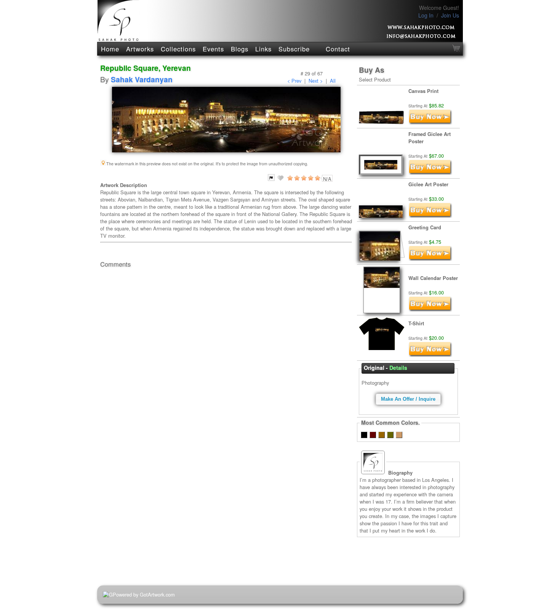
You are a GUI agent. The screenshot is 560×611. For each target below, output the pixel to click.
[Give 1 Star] (289, 178)
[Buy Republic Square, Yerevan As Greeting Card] (430, 258)
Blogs (239, 48)
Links (263, 48)
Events (213, 48)
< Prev (294, 80)
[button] (408, 399)
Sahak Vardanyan (142, 79)
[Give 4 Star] (310, 178)
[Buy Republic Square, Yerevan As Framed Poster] (430, 172)
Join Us (450, 15)
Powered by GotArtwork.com (144, 594)
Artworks (140, 48)
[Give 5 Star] (317, 178)
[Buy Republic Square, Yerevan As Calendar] (430, 309)
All (333, 80)
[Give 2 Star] (296, 178)
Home (110, 48)
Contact (338, 48)
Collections (178, 48)
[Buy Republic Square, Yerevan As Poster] (430, 215)
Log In (426, 15)
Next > (316, 80)
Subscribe (294, 48)
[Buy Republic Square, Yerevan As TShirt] (430, 354)
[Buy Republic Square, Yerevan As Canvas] (430, 122)
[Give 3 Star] (303, 178)
